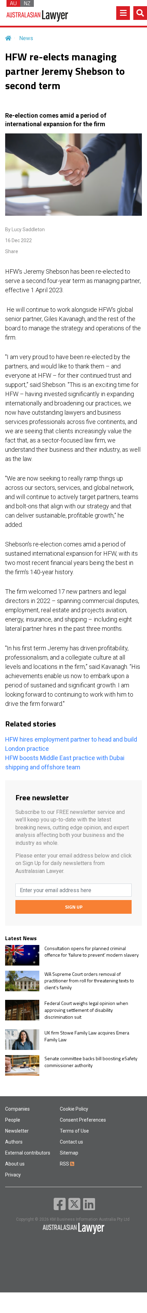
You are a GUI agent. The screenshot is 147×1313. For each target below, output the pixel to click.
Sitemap (69, 1153)
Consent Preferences (83, 1120)
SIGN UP (73, 906)
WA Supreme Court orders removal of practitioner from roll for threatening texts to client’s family (89, 981)
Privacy (13, 1175)
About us (15, 1164)
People (12, 1120)
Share (11, 251)
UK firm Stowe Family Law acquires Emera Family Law (86, 1036)
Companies (17, 1109)
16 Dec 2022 (18, 240)
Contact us (71, 1142)
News (26, 38)
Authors (14, 1142)
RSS (65, 1164)
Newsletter (17, 1131)
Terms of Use (74, 1131)
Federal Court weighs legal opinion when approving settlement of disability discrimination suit (86, 1010)
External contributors (27, 1153)
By (25, 229)
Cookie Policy (74, 1109)
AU (13, 3)
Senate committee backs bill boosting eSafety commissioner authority (90, 1061)
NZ (27, 3)
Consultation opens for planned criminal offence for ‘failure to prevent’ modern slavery (91, 951)
